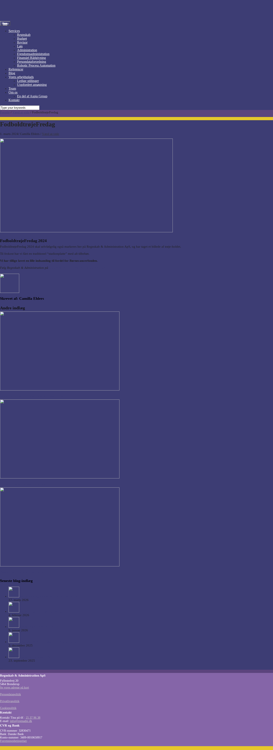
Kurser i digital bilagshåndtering (22, 484)
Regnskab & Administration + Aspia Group (48, 641)
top (2, 668)
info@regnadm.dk (21, 721)
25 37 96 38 (33, 717)
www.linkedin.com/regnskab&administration (78, 267)
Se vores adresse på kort (14, 687)
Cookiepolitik (8, 708)
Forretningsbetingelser (13, 741)
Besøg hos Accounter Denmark (21, 572)
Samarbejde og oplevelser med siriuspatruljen (32, 396)
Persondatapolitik (10, 694)
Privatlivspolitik (9, 701)
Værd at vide (50, 134)
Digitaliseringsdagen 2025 (36, 657)
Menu (5, 23)
